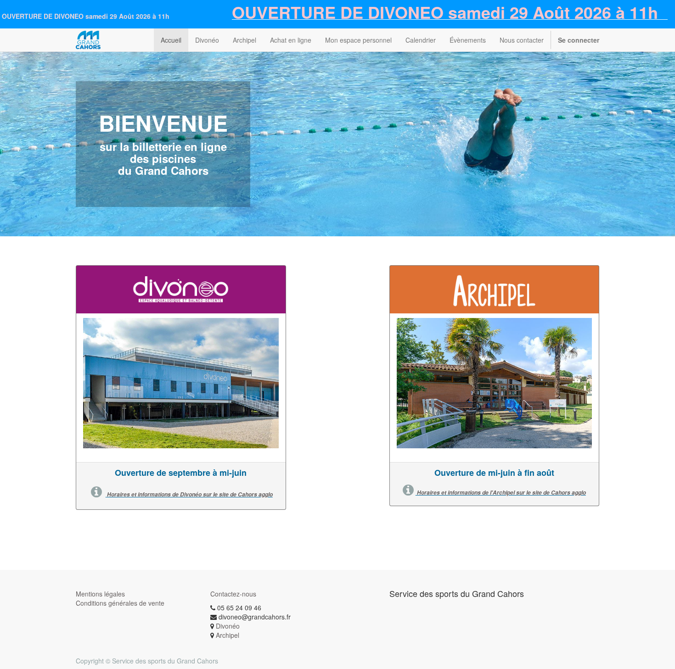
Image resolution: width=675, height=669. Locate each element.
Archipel (227, 635)
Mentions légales (100, 593)
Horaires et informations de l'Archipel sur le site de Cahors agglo (501, 492)
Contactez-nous (233, 593)
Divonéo (228, 625)
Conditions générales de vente (120, 603)
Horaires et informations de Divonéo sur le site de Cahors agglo (190, 494)
